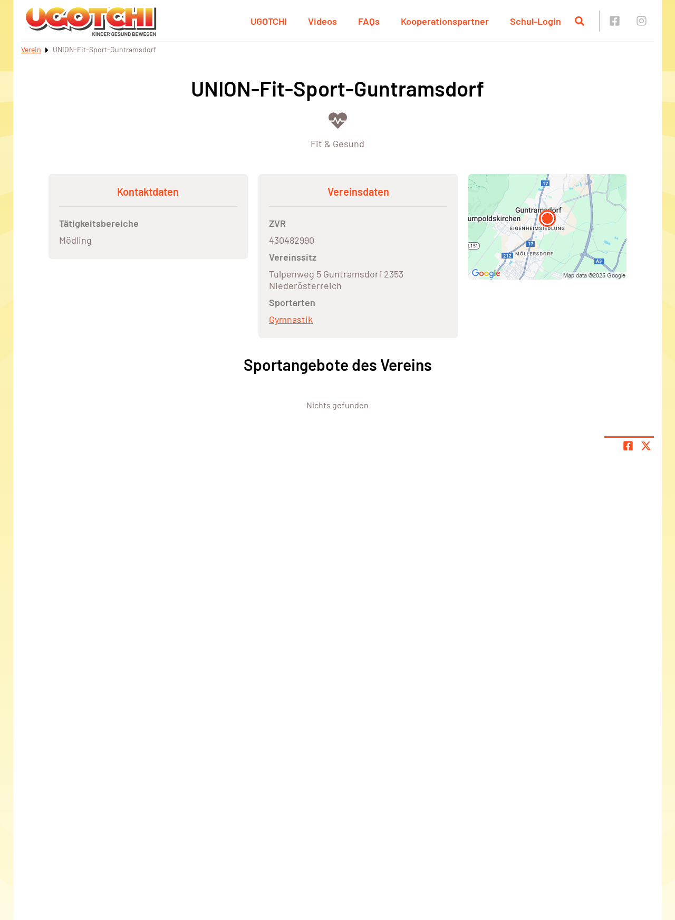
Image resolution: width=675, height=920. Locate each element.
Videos (322, 21)
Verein (31, 49)
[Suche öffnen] (579, 21)
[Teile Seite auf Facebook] (628, 446)
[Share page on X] (646, 446)
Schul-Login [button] (535, 21)
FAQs (369, 21)
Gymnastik (291, 319)
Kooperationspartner (445, 21)
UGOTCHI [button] (268, 21)
